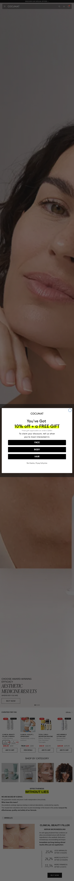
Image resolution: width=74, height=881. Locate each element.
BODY (37, 450)
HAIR (37, 457)
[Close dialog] (69, 410)
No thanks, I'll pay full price (37, 463)
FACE (37, 443)
